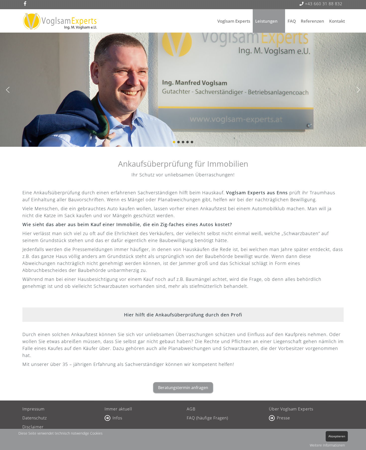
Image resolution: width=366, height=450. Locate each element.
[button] (8, 90)
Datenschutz (34, 418)
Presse (283, 418)
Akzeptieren (336, 436)
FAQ (292, 21)
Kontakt (337, 21)
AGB (191, 409)
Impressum (33, 409)
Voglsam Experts (233, 21)
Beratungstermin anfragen (183, 387)
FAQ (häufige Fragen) (207, 418)
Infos (117, 418)
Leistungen (266, 21)
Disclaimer (33, 427)
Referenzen (312, 21)
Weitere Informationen (327, 445)
